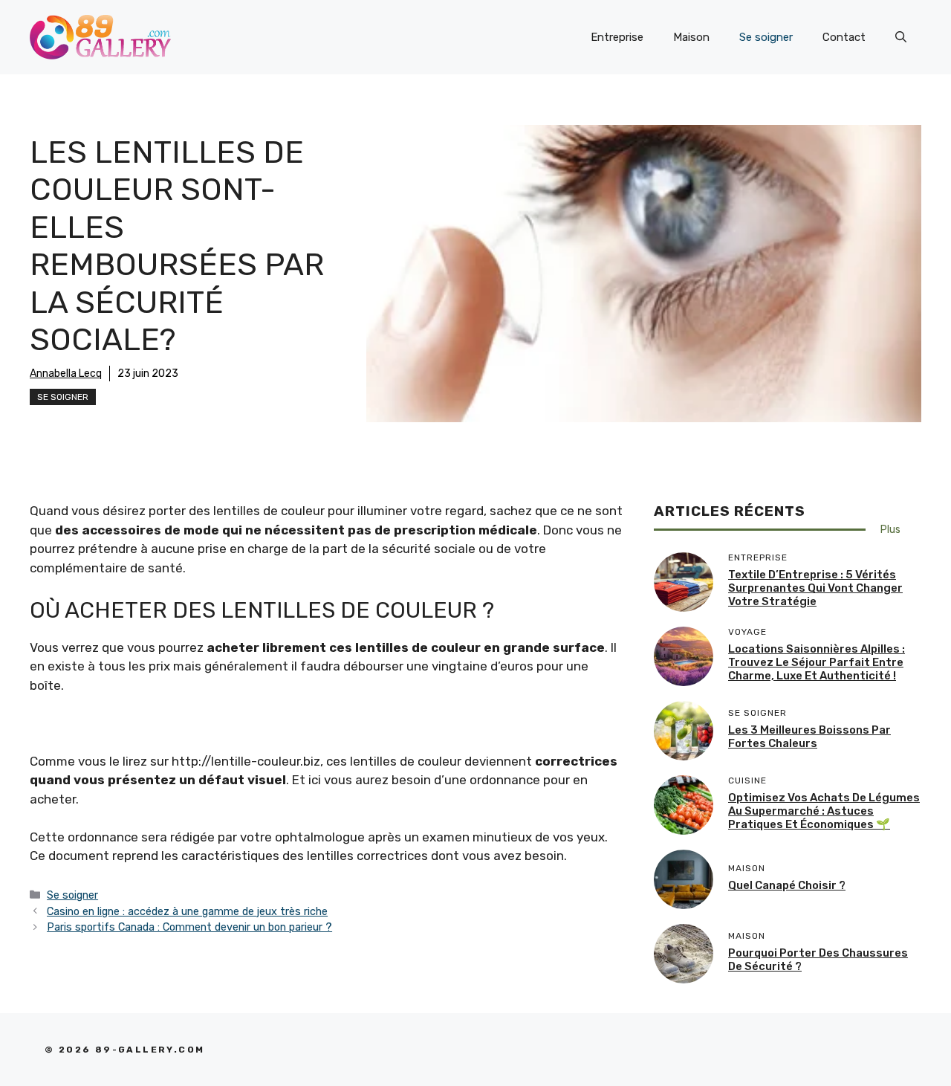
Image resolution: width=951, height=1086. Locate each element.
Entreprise (617, 37)
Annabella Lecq (66, 373)
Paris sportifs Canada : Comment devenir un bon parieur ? (189, 927)
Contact (844, 37)
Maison (691, 37)
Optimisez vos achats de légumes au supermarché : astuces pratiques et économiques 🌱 (824, 811)
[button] (900, 37)
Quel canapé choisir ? (786, 885)
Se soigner (766, 37)
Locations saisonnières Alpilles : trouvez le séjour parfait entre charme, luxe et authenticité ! (816, 662)
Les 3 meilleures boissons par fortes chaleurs (809, 736)
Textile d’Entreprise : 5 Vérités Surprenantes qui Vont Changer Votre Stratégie (815, 588)
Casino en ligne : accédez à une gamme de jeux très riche (187, 911)
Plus (890, 529)
